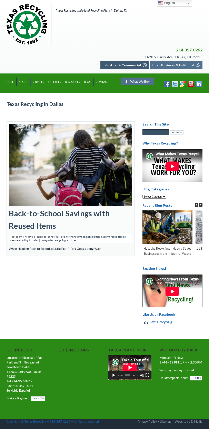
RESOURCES (72, 81)
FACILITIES (54, 81)
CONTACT (102, 81)
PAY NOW (38, 398)
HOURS (196, 378)
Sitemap (165, 421)
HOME (10, 81)
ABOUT (23, 81)
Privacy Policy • (148, 421)
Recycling (60, 240)
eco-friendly (68, 236)
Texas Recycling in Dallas (24, 240)
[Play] (114, 375)
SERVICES (38, 81)
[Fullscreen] (147, 375)
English (169, 3)
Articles (71, 240)
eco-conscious (51, 236)
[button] (200, 205)
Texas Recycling (161, 322)
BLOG (87, 81)
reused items (118, 236)
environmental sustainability (92, 236)
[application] (129, 367)
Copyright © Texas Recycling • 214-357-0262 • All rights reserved (53, 421)
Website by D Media (188, 421)
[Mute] (142, 375)
